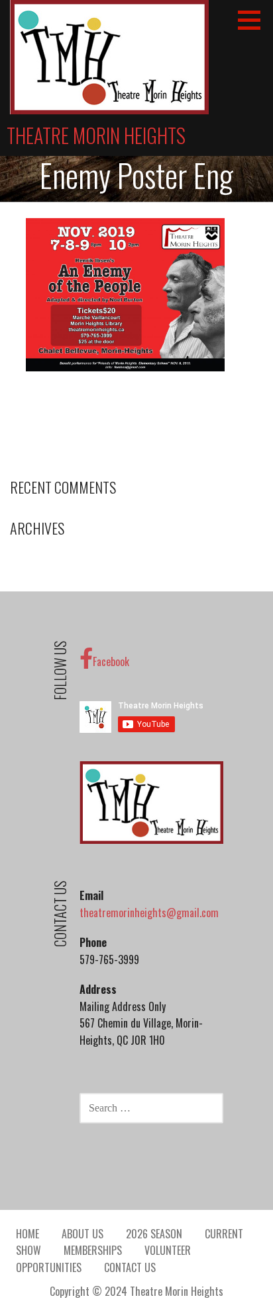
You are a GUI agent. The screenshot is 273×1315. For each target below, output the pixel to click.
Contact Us (130, 1267)
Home (27, 1234)
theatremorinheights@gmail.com (149, 912)
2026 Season (154, 1234)
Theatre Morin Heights (96, 135)
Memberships (93, 1250)
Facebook (111, 661)
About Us (82, 1234)
